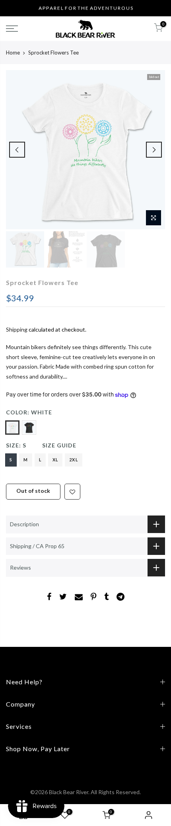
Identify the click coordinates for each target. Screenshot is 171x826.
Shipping (16, 329)
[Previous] (17, 150)
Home (13, 52)
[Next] (154, 150)
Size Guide (59, 445)
